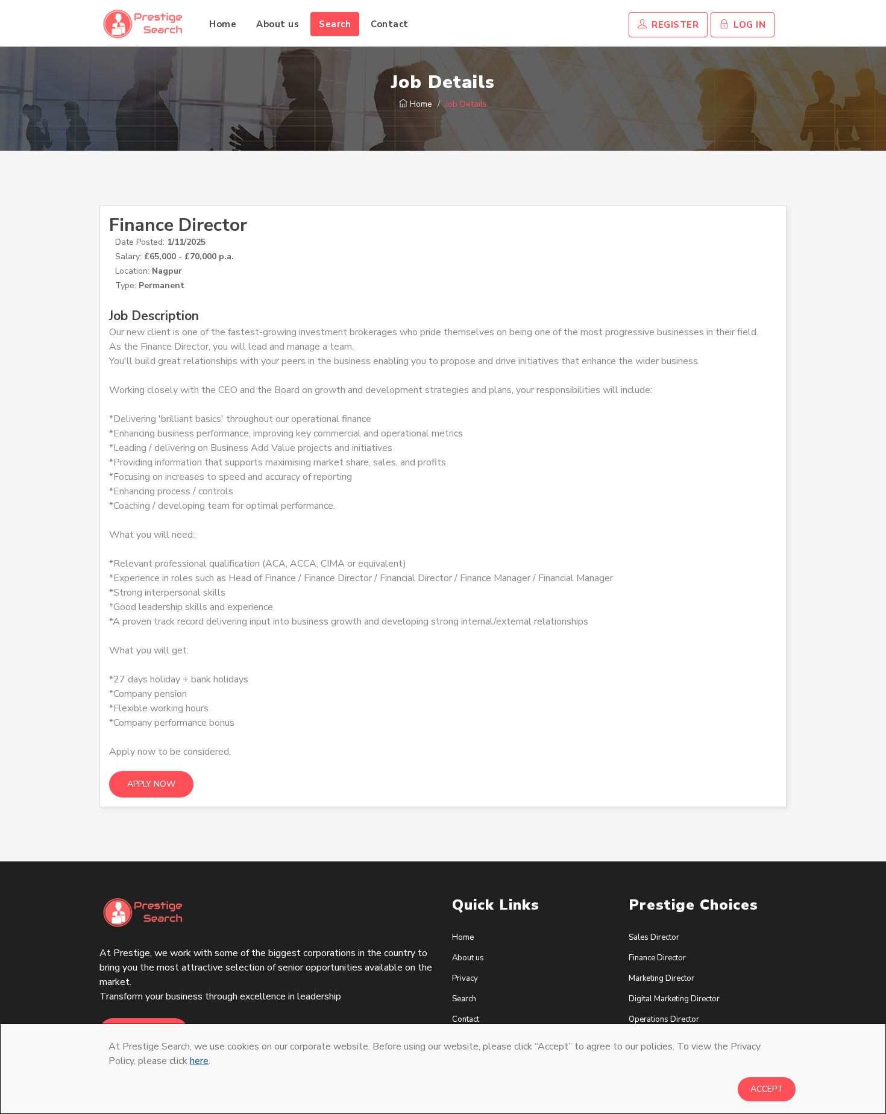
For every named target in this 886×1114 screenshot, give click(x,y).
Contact (390, 24)
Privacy (465, 978)
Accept (766, 1089)
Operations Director (664, 1019)
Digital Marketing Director (674, 998)
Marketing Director (661, 978)
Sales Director (654, 937)
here (199, 1061)
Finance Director (657, 957)
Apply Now (151, 784)
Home (222, 24)
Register (674, 25)
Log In (748, 25)
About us (277, 24)
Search (335, 24)
